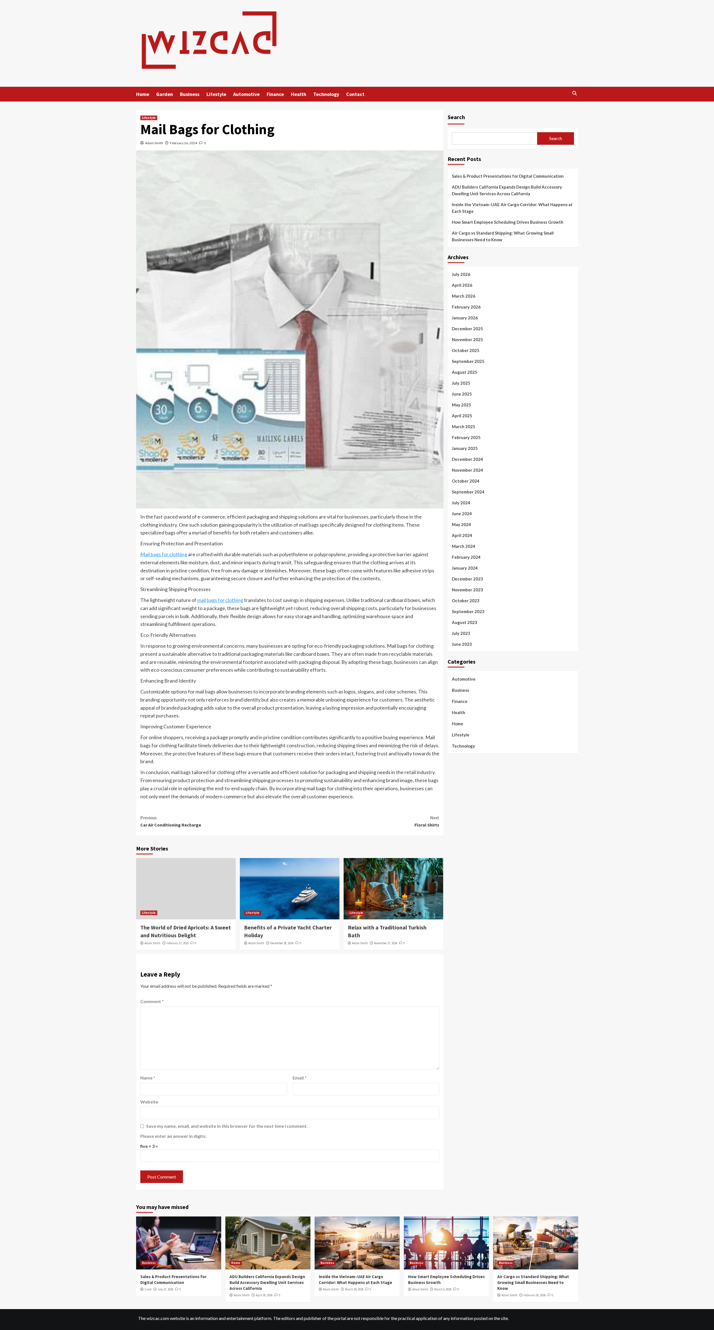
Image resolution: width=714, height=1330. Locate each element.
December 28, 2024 (281, 943)
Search (456, 117)
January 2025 (465, 448)
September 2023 (468, 611)
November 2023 (467, 589)
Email (300, 1077)
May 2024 (461, 524)
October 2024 (465, 480)
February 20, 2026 (535, 1295)
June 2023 (462, 644)
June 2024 (462, 513)
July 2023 (461, 633)
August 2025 (464, 372)
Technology (326, 94)
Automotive (246, 94)
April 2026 (462, 285)
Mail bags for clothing (163, 554)
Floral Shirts (426, 821)
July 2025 (461, 382)
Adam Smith (154, 143)
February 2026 (466, 306)
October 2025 (465, 350)
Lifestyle (216, 94)
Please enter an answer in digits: (173, 1136)
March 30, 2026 (354, 1289)
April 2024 (462, 535)
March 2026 (463, 295)
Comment (152, 1001)
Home (142, 94)
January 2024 (465, 567)
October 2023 (465, 600)
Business (189, 94)
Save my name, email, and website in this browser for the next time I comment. (227, 1126)
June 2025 (462, 393)
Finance (275, 94)
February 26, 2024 (183, 143)
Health (298, 94)
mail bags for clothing (220, 600)
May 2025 (461, 404)
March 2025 (463, 426)
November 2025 (467, 339)
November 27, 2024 (385, 943)
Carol (147, 1289)
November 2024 (467, 470)
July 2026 (461, 274)
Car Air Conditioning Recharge (170, 821)
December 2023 (467, 578)
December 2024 (467, 459)
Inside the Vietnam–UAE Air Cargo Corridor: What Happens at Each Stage (512, 208)
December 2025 (467, 328)
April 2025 (462, 415)
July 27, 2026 (165, 1289)
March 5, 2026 (442, 1289)
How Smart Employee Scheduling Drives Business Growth (507, 222)
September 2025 (468, 361)
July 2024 (461, 502)
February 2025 (466, 437)
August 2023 (464, 622)
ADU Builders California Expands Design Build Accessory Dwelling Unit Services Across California (507, 190)
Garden (164, 94)
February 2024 (466, 557)
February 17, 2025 (178, 943)
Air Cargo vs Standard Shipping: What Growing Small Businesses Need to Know (503, 236)
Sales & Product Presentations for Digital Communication (508, 176)
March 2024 (463, 546)
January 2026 (465, 317)
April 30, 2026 (264, 1295)
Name (147, 1077)
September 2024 (468, 491)
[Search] (574, 93)
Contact (355, 94)
